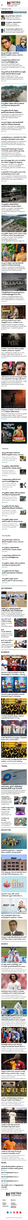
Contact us (5, 1206)
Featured (5, 449)
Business (5, 652)
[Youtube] (17, 1212)
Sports (4, 944)
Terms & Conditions (14, 1203)
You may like (6, 536)
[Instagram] (14, 1212)
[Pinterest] (20, 1212)
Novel (4, 1163)
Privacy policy (4, 1203)
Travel (4, 766)
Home (4, 1200)
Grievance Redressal (13, 1206)
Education (6, 830)
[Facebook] (8, 1212)
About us (13, 1200)
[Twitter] (11, 1212)
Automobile (6, 588)
